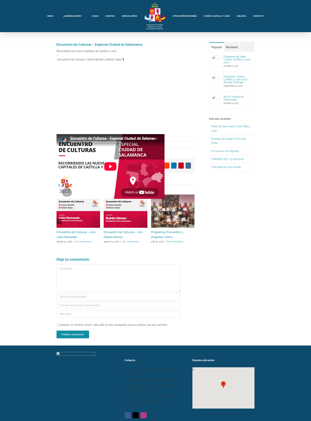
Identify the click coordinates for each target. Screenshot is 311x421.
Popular (216, 47)
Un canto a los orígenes (225, 151)
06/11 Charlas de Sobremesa (234, 98)
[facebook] (128, 415)
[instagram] (144, 415)
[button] (223, 384)
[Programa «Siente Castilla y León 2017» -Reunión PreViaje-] (216, 77)
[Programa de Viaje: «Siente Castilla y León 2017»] (216, 57)
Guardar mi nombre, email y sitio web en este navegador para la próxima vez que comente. (114, 324)
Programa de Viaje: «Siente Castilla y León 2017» (237, 59)
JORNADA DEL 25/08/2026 (227, 159)
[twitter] (136, 415)
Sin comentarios (83, 241)
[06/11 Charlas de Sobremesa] (216, 97)
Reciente (232, 47)
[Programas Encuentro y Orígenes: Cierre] (173, 196)
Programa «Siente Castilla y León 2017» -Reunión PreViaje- (237, 79)
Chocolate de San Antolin (226, 167)
